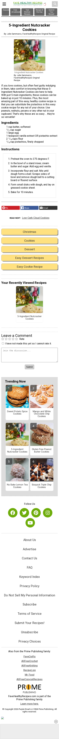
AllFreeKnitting (29, 665)
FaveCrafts (29, 656)
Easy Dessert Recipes (29, 258)
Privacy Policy (29, 586)
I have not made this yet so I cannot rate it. (28, 343)
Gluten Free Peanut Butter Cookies (41, 450)
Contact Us (29, 558)
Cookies (29, 240)
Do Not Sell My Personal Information (29, 595)
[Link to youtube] (30, 522)
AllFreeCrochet (29, 661)
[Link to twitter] (24, 512)
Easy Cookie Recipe (29, 266)
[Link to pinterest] (36, 512)
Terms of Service (30, 614)
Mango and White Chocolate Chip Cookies (42, 414)
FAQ (29, 567)
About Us (29, 540)
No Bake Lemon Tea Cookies (17, 486)
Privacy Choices (29, 641)
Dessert (29, 249)
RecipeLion (29, 670)
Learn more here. (29, 703)
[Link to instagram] (47, 512)
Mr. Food (29, 674)
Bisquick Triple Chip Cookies (41, 486)
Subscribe (30, 604)
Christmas (29, 232)
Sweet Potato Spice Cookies (17, 412)
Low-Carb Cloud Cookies (35, 217)
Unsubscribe (29, 632)
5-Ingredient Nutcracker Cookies (29, 317)
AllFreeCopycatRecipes (29, 679)
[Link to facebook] (12, 512)
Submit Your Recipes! (29, 623)
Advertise (29, 549)
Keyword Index (29, 577)
